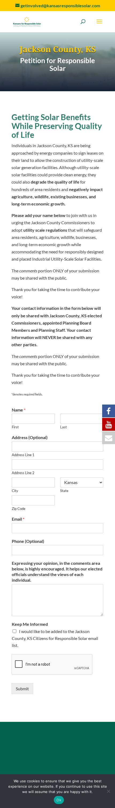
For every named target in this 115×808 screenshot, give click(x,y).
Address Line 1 (23, 455)
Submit (22, 688)
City (15, 491)
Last (63, 427)
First (15, 427)
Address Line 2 (23, 473)
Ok (58, 800)
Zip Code (18, 508)
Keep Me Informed (30, 624)
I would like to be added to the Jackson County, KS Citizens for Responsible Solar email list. (55, 638)
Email (18, 518)
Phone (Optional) (28, 541)
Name (18, 409)
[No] (108, 791)
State (64, 491)
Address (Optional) (30, 437)
